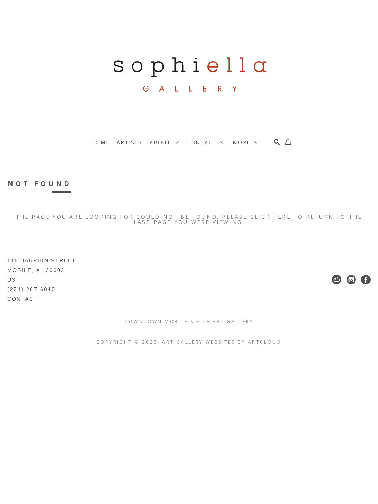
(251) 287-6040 (31, 289)
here (282, 216)
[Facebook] (366, 279)
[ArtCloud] (336, 279)
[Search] (277, 142)
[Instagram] (351, 279)
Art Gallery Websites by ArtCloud (222, 342)
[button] (165, 142)
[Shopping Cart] (288, 142)
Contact (22, 299)
